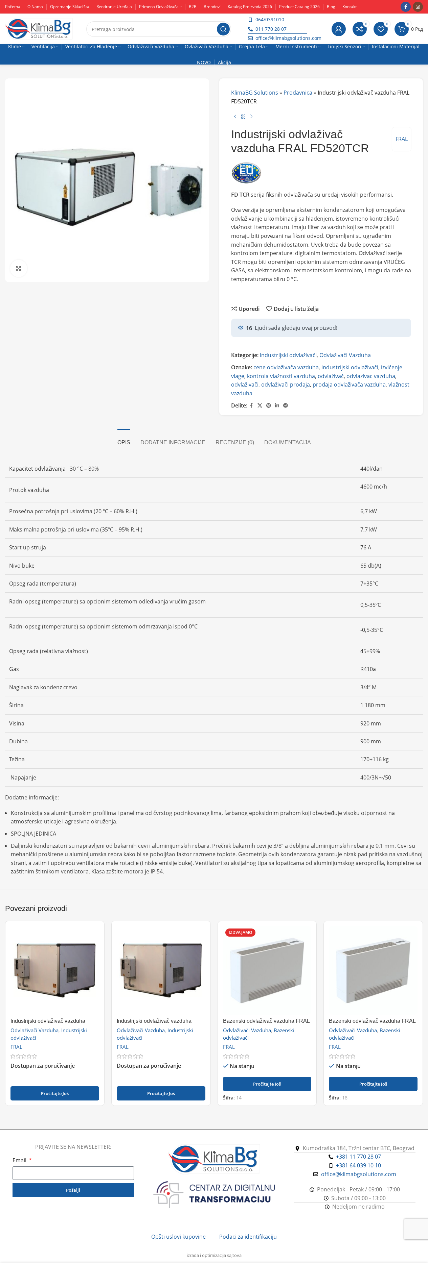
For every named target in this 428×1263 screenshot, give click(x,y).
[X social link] (259, 405)
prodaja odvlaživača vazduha (349, 384)
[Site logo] (39, 28)
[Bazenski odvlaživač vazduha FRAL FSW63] (267, 970)
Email (20, 1160)
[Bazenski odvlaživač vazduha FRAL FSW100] (373, 970)
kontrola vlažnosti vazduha (281, 376)
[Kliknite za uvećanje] (18, 268)
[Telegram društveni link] (285, 405)
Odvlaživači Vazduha (345, 355)
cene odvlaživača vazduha (286, 367)
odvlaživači (244, 384)
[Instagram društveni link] (418, 7)
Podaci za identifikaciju (248, 1236)
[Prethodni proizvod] (235, 117)
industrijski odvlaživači (349, 367)
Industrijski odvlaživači (288, 355)
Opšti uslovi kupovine (178, 1236)
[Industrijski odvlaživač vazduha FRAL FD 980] (161, 970)
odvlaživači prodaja (285, 384)
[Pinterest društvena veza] (268, 405)
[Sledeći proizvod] (251, 117)
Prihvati (402, 1250)
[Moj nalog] (338, 29)
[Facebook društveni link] (406, 7)
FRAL (402, 139)
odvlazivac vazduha (370, 376)
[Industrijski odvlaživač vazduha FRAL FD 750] (54, 970)
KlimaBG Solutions (254, 92)
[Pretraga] (223, 29)
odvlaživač (331, 376)
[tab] (123, 439)
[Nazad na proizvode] (243, 117)
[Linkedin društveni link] (277, 405)
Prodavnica (298, 92)
